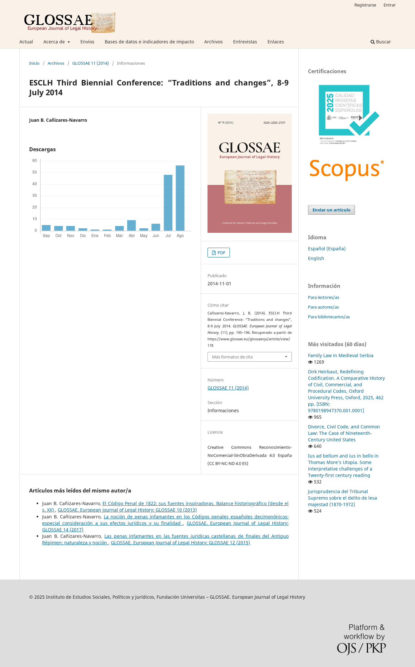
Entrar (390, 5)
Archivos (213, 42)
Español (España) (327, 248)
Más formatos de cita (232, 357)
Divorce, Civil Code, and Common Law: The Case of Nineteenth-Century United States (344, 433)
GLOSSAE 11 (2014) (90, 63)
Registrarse (365, 5)
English (316, 258)
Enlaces (275, 42)
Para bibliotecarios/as (329, 317)
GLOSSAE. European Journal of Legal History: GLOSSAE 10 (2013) (127, 510)
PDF (221, 252)
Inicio (34, 63)
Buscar (383, 42)
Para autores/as (323, 307)
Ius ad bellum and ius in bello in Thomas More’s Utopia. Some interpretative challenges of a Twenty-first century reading (343, 465)
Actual (26, 42)
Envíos (87, 42)
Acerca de (54, 42)
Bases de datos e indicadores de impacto (149, 42)
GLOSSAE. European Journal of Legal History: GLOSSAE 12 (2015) (180, 542)
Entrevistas (245, 42)
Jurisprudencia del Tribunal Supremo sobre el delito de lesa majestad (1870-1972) (342, 497)
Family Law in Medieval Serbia (341, 355)
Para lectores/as (323, 297)
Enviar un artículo (331, 210)
